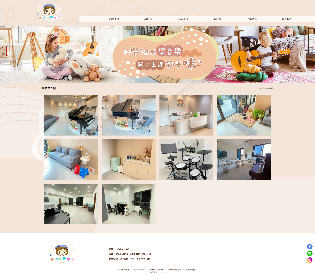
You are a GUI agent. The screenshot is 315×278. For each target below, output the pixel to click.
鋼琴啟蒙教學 (124, 270)
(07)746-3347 (122, 249)
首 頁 (262, 88)
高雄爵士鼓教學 (174, 270)
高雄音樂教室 (191, 270)
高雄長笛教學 (139, 270)
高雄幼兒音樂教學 (156, 270)
